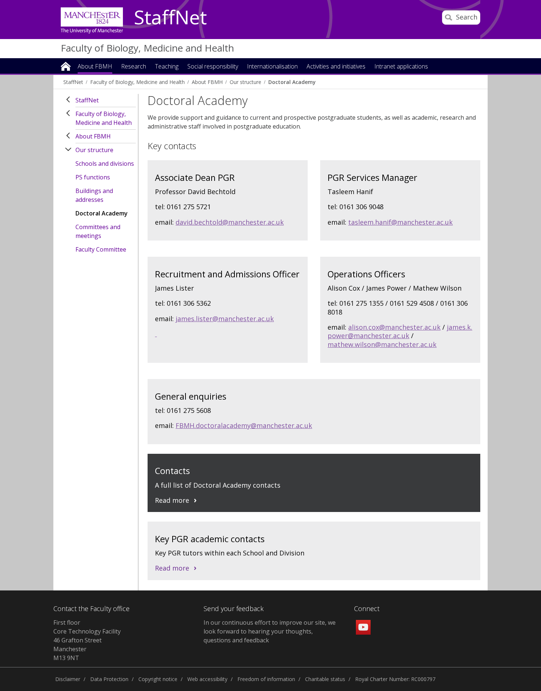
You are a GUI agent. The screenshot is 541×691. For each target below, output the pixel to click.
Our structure (245, 81)
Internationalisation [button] (272, 66)
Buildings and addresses (94, 195)
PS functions (92, 177)
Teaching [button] (166, 66)
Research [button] (133, 66)
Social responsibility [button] (212, 66)
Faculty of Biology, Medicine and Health (147, 48)
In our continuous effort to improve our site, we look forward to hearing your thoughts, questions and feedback (270, 631)
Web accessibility (207, 679)
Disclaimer (67, 679)
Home (66, 66)
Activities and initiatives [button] (336, 66)
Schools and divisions (104, 163)
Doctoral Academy (291, 81)
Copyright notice (157, 679)
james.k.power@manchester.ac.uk (400, 331)
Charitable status (325, 679)
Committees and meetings (97, 231)
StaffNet (170, 18)
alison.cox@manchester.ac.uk (394, 327)
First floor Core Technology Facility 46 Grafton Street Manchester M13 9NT (87, 640)
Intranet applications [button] (401, 66)
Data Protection (109, 679)
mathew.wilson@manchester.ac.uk (382, 344)
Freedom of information (266, 679)
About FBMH (207, 81)
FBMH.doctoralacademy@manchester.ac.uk (244, 425)
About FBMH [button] (95, 66)
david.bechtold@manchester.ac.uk (230, 222)
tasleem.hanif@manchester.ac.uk (400, 222)
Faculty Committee (100, 249)
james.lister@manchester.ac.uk (225, 318)
